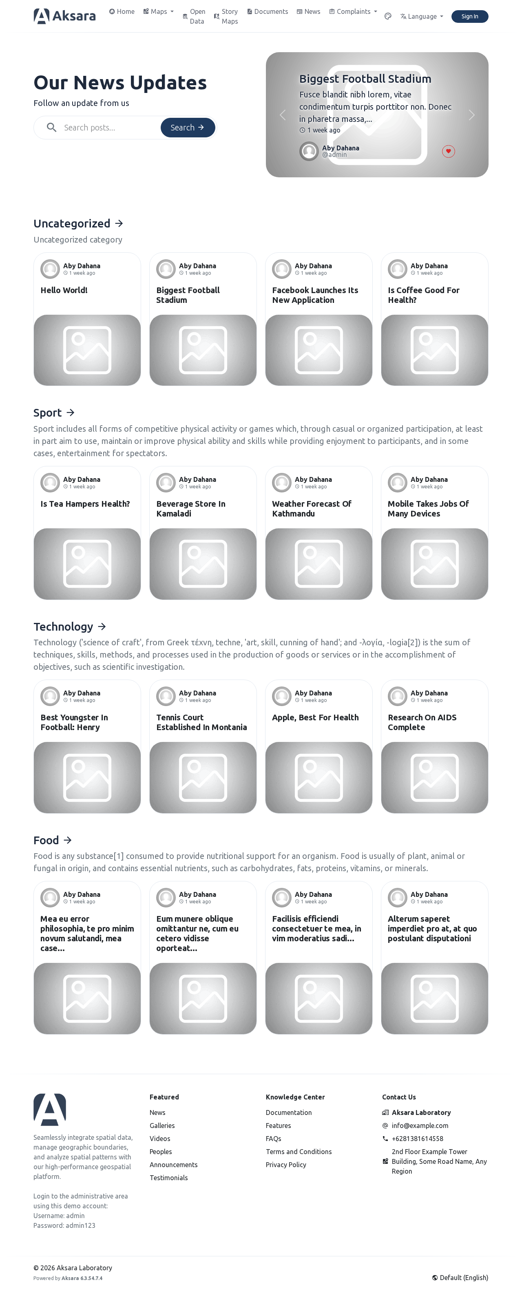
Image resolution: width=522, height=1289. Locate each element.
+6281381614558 (417, 1138)
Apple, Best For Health (315, 717)
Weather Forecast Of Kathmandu (312, 508)
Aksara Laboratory (421, 1112)
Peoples (161, 1151)
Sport (49, 412)
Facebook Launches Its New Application (315, 295)
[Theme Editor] (387, 16)
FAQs (273, 1138)
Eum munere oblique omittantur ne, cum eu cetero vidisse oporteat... (197, 933)
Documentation (289, 1112)
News (158, 1112)
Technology (64, 626)
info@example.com (420, 1125)
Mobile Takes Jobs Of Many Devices (428, 508)
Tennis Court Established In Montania (201, 722)
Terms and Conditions (299, 1151)
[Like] (448, 151)
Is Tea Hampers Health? (85, 503)
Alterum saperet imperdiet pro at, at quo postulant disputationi (432, 928)
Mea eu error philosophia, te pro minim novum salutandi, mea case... (87, 933)
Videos (160, 1138)
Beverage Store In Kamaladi (191, 508)
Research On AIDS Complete (422, 722)
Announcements (174, 1164)
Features (278, 1125)
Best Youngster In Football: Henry (74, 722)
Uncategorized (73, 223)
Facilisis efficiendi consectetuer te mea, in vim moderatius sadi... (316, 928)
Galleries (162, 1125)
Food (47, 840)
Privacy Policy (286, 1164)
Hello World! (64, 290)
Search (184, 127)
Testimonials (169, 1177)
